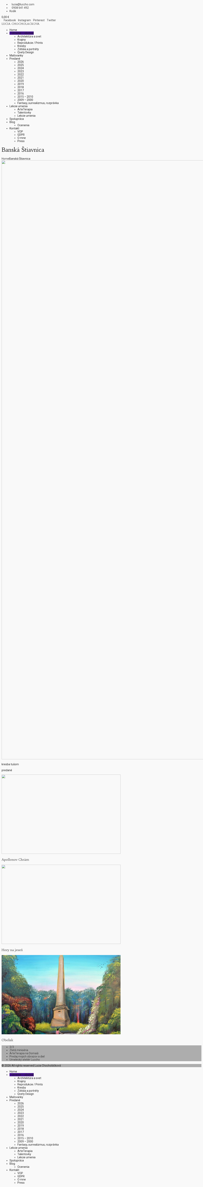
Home (5, 158)
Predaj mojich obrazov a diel (27, 1056)
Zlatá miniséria (19, 1050)
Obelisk (7, 1040)
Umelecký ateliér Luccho (25, 1059)
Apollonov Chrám (15, 860)
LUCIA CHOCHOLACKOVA (20, 24)
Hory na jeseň (12, 950)
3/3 (12, 1047)
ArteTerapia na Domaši (24, 1053)
